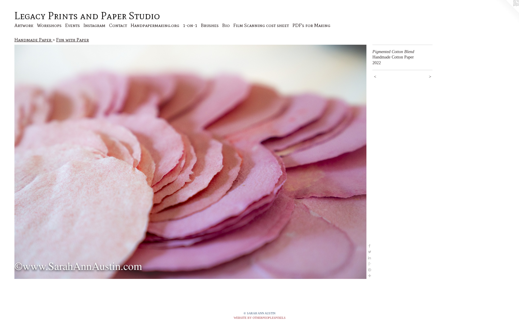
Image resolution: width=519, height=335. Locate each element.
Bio (226, 25)
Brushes (210, 25)
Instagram (94, 25)
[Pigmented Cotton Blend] (190, 162)
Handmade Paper (33, 40)
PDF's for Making (311, 25)
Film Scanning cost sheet (261, 25)
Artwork (23, 25)
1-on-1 (190, 25)
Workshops (49, 25)
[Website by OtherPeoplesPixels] (507, 12)
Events (72, 25)
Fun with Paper (72, 40)
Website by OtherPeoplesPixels (260, 317)
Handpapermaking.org (155, 25)
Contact (118, 25)
